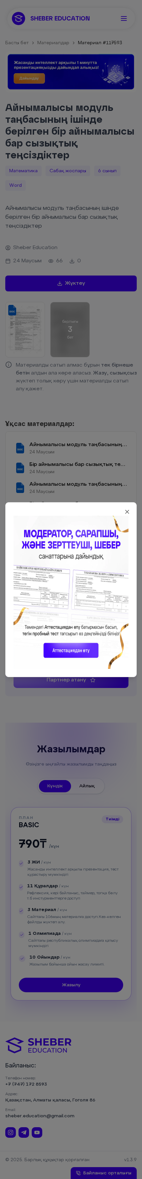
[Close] (127, 512)
